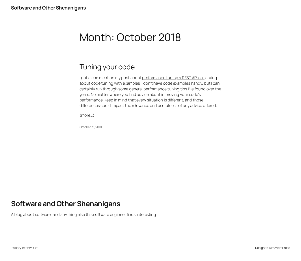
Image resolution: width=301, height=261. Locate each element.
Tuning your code (107, 67)
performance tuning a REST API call (173, 77)
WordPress (282, 248)
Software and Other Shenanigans (48, 7)
